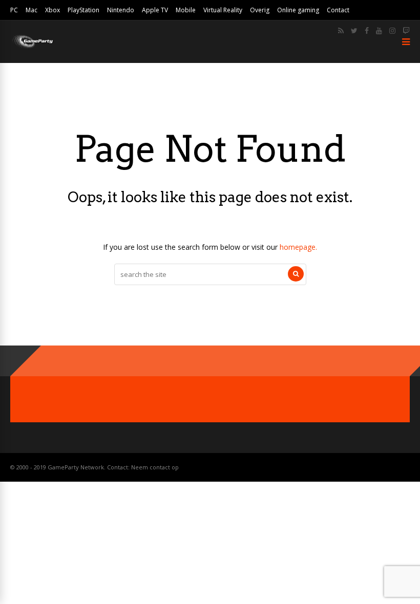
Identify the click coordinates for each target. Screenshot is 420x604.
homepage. (298, 247)
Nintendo (120, 10)
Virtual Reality (222, 10)
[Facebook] (367, 30)
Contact (338, 10)
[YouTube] (379, 30)
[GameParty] (32, 47)
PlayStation (83, 10)
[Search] (296, 274)
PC (14, 10)
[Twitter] (354, 30)
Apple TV (155, 10)
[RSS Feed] (341, 30)
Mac (31, 10)
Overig (259, 10)
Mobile (186, 10)
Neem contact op (155, 467)
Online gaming (298, 10)
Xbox (52, 10)
